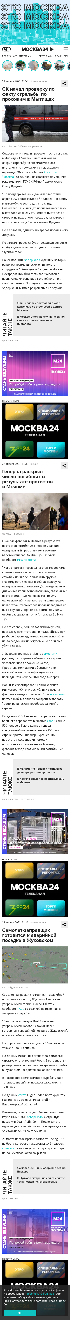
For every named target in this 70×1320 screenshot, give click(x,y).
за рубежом (27, 799)
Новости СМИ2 (11, 401)
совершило (35, 1117)
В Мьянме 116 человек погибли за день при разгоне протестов (39, 770)
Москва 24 (35, 49)
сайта (22, 1095)
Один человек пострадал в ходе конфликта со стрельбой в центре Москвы (39, 306)
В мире (34, 464)
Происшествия (39, 81)
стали (51, 721)
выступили (57, 694)
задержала (32, 260)
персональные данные (40, 1294)
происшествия (10, 340)
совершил (9, 1148)
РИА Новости (26, 560)
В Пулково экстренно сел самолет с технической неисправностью (41, 1179)
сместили (50, 653)
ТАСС (20, 1009)
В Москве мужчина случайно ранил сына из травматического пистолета (41, 320)
